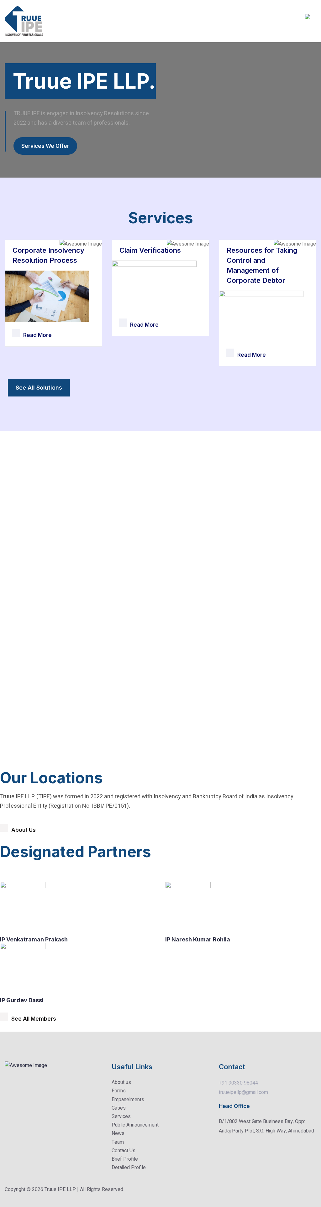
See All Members (33, 1019)
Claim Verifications (150, 250)
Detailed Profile (129, 1167)
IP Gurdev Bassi (22, 1000)
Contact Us (123, 1150)
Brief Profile (125, 1159)
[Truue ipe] (24, 21)
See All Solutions (39, 387)
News (118, 1133)
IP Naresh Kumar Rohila (197, 939)
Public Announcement (135, 1125)
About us (121, 1082)
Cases (119, 1108)
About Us (23, 830)
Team (118, 1142)
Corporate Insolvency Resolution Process (48, 255)
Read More (37, 335)
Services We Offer (45, 146)
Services (121, 1116)
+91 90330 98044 (238, 1083)
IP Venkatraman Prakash (34, 939)
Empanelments (128, 1099)
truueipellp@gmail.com (243, 1092)
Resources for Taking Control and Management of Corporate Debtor (262, 265)
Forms (119, 1091)
